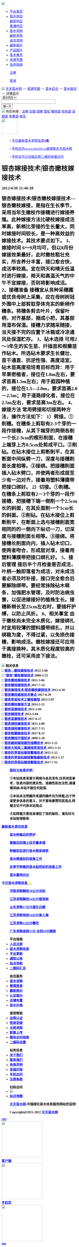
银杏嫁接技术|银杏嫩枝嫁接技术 (27, 690)
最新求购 (16, 35)
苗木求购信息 (19, 949)
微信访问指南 (19, 1037)
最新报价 (16, 45)
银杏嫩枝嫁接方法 (17, 704)
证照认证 (16, 1018)
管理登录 (16, 986)
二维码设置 (18, 1042)
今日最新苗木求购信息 (30, 140)
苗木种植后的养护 (23, 834)
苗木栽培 (70, 88)
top (4, 1243)
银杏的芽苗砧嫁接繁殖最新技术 (27, 757)
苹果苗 (14, 116)
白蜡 (32, 111)
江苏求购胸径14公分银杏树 (29, 899)
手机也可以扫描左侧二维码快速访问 (38, 156)
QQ (4, 1119)
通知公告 (16, 958)
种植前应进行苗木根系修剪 (29, 850)
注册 (13, 72)
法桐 (25, 111)
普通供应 (16, 26)
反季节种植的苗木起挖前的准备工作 (36, 867)
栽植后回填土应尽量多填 (27, 842)
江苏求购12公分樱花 (24, 923)
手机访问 (16, 1074)
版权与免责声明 (21, 770)
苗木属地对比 (19, 875)
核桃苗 (66, 111)
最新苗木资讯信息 (15, 826)
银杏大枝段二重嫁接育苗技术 (25, 747)
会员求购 (16, 40)
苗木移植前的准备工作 (26, 858)
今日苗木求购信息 (17, 883)
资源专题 (16, 60)
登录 (13, 80)
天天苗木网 (14, 88)
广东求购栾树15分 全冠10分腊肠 (33, 931)
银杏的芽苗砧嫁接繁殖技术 (23, 752)
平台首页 (16, 11)
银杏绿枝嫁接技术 (17, 723)
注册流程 (16, 1027)
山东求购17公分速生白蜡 (27, 907)
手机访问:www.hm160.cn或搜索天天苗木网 (42, 148)
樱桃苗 (56, 111)
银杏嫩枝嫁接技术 (17, 680)
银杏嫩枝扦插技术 (17, 738)
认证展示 (16, 995)
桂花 (22, 116)
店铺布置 (16, 1000)
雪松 (47, 111)
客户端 (6, 1161)
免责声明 (16, 1064)
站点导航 (16, 963)
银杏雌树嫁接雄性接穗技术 (23, 743)
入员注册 (16, 944)
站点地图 (16, 1096)
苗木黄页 (16, 55)
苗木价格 (16, 1005)
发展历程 (16, 1069)
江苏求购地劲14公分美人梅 (29, 915)
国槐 (39, 111)
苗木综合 (51, 88)
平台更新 (16, 953)
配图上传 (16, 1032)
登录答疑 (16, 1023)
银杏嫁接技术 (14, 714)
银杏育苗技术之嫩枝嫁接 (22, 699)
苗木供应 (16, 16)
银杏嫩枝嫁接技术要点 (20, 694)
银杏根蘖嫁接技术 (17, 733)
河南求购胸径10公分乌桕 (27, 891)
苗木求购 (16, 31)
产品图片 (16, 50)
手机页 (6, 1202)
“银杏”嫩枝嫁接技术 (19, 675)
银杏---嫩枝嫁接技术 (18, 670)
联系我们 (16, 1060)
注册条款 (16, 1079)
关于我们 (16, 1055)
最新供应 (16, 21)
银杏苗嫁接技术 (15, 709)
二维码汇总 (18, 968)
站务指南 (16, 64)
